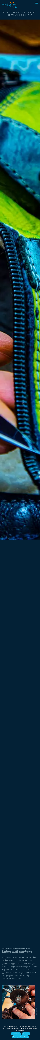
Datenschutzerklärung (20, 1037)
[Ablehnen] (37, 1032)
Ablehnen (26, 1034)
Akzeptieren (16, 1034)
